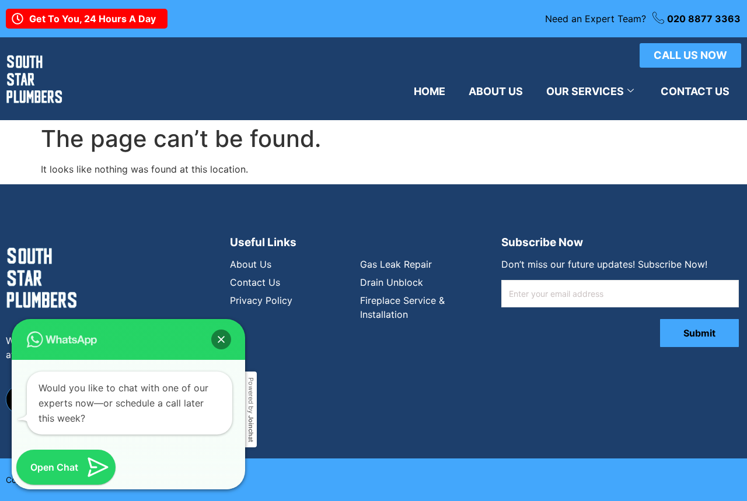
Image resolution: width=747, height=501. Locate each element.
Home (429, 91)
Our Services (585, 91)
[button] (221, 339)
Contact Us (695, 91)
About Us (496, 91)
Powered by (251, 409)
